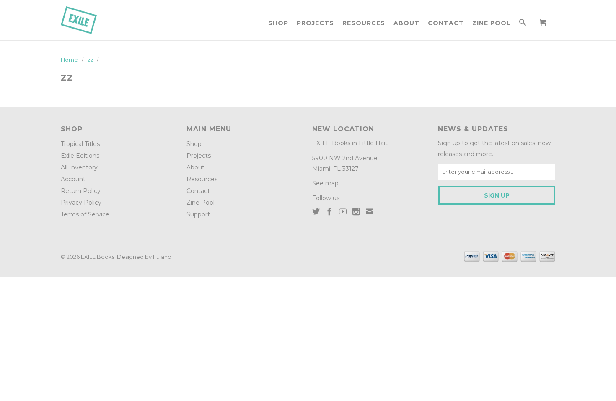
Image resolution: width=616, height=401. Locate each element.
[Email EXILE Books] (369, 211)
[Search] (522, 24)
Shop (278, 23)
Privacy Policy (81, 202)
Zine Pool (491, 23)
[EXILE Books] (88, 20)
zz (67, 78)
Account (73, 179)
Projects (315, 23)
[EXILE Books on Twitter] (316, 211)
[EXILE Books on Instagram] (356, 211)
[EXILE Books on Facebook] (329, 211)
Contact (446, 23)
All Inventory (79, 167)
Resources (363, 23)
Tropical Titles (80, 144)
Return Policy (81, 191)
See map (325, 183)
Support (198, 214)
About (406, 23)
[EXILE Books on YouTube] (343, 211)
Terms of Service (85, 214)
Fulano (162, 256)
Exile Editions (80, 155)
